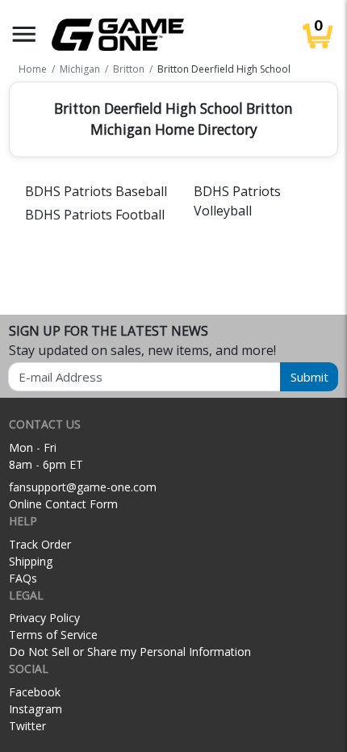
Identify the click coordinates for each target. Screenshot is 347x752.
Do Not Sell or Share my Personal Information (130, 651)
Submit (309, 377)
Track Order (40, 544)
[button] (24, 34)
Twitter (27, 725)
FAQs (23, 578)
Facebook (35, 692)
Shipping (30, 561)
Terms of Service (53, 634)
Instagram (35, 708)
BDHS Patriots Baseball (96, 191)
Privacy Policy (44, 617)
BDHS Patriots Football (95, 215)
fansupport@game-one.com (83, 487)
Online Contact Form (63, 504)
